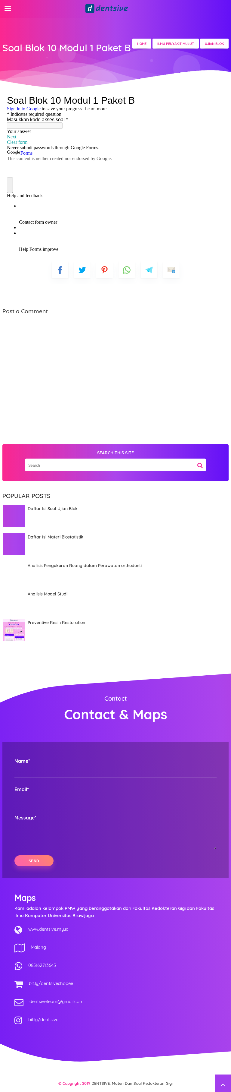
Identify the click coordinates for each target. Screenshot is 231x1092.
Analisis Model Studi (47, 594)
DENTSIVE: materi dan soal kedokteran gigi (132, 1083)
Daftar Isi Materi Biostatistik (55, 537)
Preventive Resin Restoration (56, 622)
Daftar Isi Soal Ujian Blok (53, 508)
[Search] (200, 463)
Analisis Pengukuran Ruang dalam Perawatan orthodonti (85, 565)
